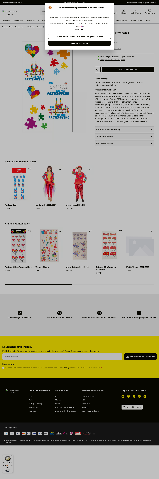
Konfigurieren (79, 29)
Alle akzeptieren (79, 43)
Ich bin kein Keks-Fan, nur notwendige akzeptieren (79, 36)
